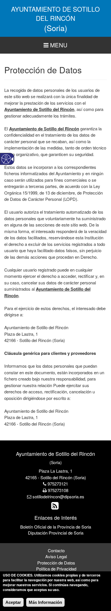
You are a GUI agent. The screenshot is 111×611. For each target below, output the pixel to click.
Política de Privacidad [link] (56, 569)
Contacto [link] (56, 550)
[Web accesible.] (6, 159)
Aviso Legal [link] (56, 556)
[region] (55, 45)
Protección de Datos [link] (56, 563)
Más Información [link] (45, 602)
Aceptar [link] (13, 602)
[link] (55, 507)
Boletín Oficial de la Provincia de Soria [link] (55, 527)
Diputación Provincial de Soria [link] (55, 533)
